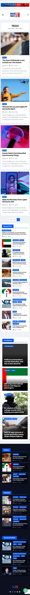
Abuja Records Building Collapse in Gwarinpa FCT (20, 509)
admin (6, 65)
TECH (4, 57)
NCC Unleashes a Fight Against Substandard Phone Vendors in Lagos (20, 305)
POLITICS (15, 270)
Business (15, 240)
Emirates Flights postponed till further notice (20, 282)
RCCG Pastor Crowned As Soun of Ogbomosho (20, 326)
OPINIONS (16, 521)
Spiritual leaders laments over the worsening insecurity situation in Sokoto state (19, 274)
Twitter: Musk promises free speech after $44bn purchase (19, 572)
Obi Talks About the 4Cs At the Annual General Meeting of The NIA (20, 525)
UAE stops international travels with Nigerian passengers (19, 244)
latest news (16, 250)
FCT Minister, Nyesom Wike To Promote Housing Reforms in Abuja (20, 501)
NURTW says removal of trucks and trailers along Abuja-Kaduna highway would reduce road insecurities (13, 436)
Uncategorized (6, 230)
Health (15, 321)
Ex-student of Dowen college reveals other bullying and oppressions (19, 254)
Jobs (14, 311)
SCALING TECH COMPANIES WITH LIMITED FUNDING (20, 315)
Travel (21, 240)
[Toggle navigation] (3, 15)
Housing (15, 497)
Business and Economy (19, 299)
